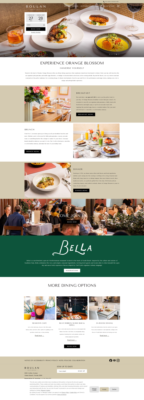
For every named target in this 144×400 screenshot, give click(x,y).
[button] (31, 18)
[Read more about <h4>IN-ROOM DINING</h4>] (104, 308)
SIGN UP (81, 371)
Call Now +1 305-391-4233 (111, 1)
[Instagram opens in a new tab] (118, 360)
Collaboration (78, 360)
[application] (72, 389)
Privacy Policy (52, 361)
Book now (35, 29)
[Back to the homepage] (35, 7)
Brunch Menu (33, 152)
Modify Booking (35, 32)
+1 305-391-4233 (46, 378)
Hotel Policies (65, 361)
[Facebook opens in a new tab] (110, 360)
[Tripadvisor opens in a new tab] (114, 360)
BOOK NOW (73, 222)
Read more (39, 335)
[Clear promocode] (44, 25)
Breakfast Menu (86, 115)
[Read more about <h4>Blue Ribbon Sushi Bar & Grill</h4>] (72, 308)
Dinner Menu (82, 191)
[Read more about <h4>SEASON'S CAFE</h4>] (39, 308)
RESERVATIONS (73, 270)
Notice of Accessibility (34, 361)
